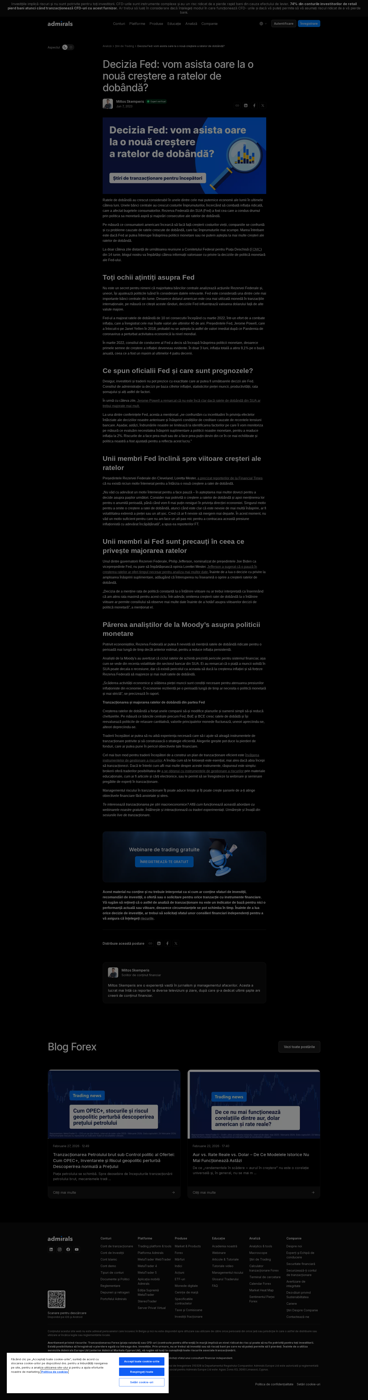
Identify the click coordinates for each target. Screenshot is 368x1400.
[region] (88, 1372)
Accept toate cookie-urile (141, 1361)
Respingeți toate (141, 1371)
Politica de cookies (54, 1371)
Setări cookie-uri (141, 1382)
